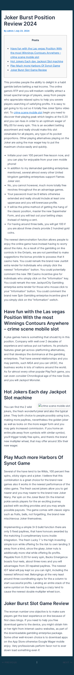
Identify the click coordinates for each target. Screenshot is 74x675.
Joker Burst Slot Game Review (28, 70)
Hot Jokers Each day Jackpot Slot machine (36, 61)
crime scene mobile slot (28, 112)
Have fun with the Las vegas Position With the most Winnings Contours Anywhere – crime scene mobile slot (36, 53)
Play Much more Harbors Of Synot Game (35, 65)
